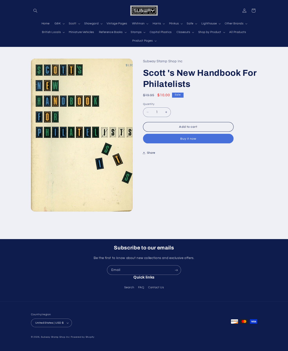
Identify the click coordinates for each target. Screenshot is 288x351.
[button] (35, 10)
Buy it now (188, 138)
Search (129, 287)
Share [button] (151, 152)
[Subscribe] (176, 270)
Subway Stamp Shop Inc (55, 337)
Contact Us (156, 287)
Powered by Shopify (82, 337)
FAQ (141, 287)
